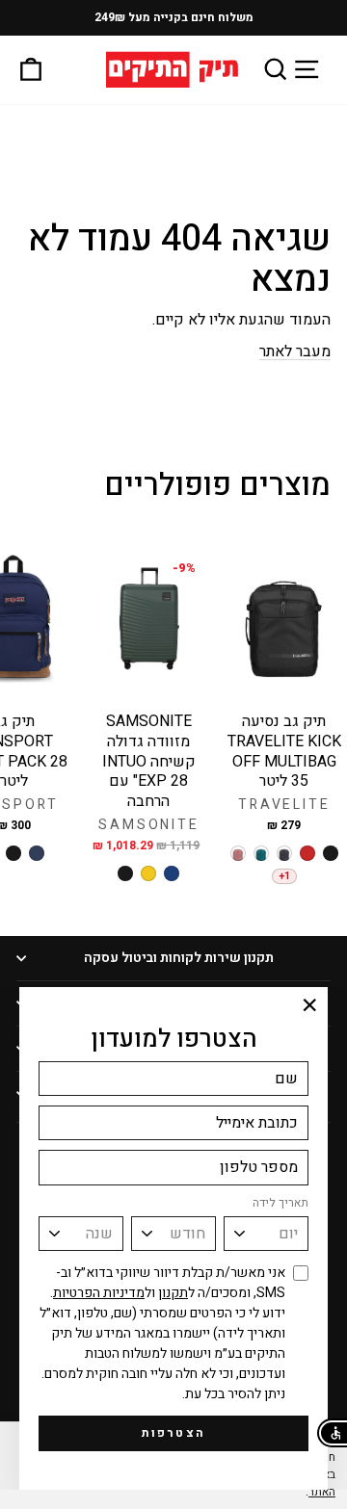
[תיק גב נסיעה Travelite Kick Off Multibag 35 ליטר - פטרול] (261, 853)
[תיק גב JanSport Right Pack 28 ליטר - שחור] (13, 853)
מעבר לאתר (295, 351)
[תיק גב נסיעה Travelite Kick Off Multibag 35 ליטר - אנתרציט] (284, 853)
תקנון (173, 1293)
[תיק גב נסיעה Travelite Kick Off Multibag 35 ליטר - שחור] (330, 853)
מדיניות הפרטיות (99, 1293)
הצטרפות (174, 1433)
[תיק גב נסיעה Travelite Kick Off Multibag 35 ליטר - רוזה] (238, 853)
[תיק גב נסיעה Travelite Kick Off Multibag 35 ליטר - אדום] (307, 853)
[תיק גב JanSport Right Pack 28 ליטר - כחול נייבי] (36, 853)
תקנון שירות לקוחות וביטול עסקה (179, 958)
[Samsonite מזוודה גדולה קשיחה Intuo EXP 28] (171, 873)
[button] (332, 1432)
